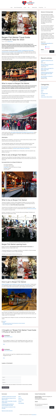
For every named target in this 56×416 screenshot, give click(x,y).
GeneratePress (34, 414)
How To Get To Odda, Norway (7, 324)
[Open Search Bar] (45, 7)
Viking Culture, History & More (46, 96)
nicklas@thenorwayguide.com (46, 43)
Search (52, 51)
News (42, 91)
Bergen (4, 322)
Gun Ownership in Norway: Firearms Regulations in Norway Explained (14, 323)
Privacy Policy (41, 7)
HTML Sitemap (21, 403)
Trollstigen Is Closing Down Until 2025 (9, 396)
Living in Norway (44, 88)
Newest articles (34, 7)
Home (11, 7)
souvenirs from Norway (31, 208)
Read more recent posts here (7, 410)
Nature (42, 90)
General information (44, 86)
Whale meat (6, 167)
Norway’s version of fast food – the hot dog (21, 148)
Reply (4, 344)
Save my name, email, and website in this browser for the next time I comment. (17, 384)
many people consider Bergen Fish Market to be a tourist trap (22, 132)
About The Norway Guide (18, 7)
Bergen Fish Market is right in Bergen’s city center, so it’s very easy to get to (16, 284)
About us (20, 398)
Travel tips (4, 321)
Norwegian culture (44, 93)
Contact (25, 7)
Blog (28, 7)
